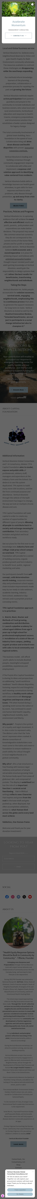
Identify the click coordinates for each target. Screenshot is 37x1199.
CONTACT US (18, 36)
